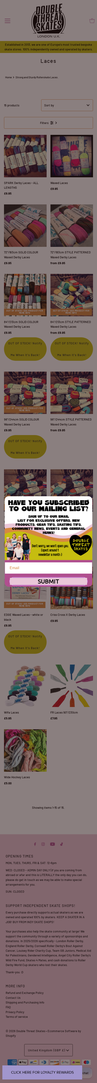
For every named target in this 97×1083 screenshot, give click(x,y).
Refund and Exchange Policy (25, 993)
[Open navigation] (7, 20)
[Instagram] (43, 843)
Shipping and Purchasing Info (25, 1002)
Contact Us (13, 998)
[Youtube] (52, 843)
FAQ (8, 1007)
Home (8, 77)
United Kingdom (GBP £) (47, 1050)
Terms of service (17, 1017)
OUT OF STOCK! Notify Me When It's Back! (25, 349)
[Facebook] (35, 843)
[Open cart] (92, 20)
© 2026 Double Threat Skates (25, 1031)
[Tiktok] (61, 843)
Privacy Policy (15, 1012)
